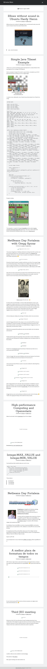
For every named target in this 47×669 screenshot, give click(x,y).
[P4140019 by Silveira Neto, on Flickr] (23, 342)
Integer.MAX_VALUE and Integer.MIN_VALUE (23, 456)
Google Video (25, 386)
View (16, 442)
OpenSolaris (20, 416)
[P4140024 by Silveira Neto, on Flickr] (23, 345)
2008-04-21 (28, 245)
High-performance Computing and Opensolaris (23, 408)
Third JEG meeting (23, 612)
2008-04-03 (28, 614)
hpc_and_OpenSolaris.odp (17, 445)
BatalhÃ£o (24, 228)
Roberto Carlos (19, 299)
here (29, 385)
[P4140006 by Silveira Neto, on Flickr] (26, 333)
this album (8, 388)
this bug (21, 24)
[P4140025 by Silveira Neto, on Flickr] (26, 353)
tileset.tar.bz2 (32, 231)
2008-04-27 (28, 64)
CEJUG (25, 338)
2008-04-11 (28, 460)
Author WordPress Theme (20, 667)
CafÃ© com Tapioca (27, 539)
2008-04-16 (28, 413)
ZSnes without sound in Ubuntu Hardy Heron (23, 17)
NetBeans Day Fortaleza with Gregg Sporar (23, 242)
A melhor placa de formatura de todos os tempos (23, 553)
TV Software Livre (15, 348)
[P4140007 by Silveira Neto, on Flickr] (20, 333)
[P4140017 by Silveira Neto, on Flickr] (20, 353)
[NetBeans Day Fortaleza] (23, 506)
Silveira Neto (8, 2)
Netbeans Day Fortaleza (23, 493)
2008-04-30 (28, 21)
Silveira (23, 21)
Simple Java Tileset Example (23, 61)
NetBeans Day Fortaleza (23, 513)
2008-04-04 (28, 559)
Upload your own (19, 442)
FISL (19, 532)
